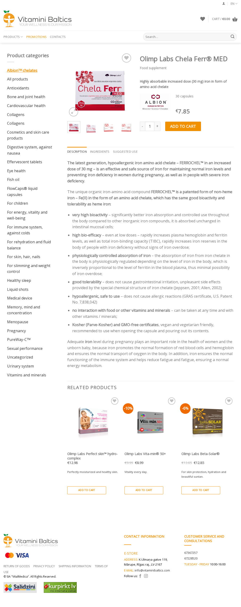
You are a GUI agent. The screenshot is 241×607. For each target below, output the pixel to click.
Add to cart (183, 126)
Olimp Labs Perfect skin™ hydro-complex (92, 456)
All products (17, 79)
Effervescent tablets (24, 161)
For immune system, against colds (25, 230)
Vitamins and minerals (26, 375)
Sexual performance (25, 348)
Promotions (36, 37)
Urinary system (20, 366)
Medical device (19, 298)
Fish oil (13, 179)
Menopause (17, 321)
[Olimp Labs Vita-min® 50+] (151, 422)
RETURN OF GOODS (17, 566)
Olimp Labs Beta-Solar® (200, 454)
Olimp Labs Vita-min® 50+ (145, 454)
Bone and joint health (26, 96)
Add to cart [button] (86, 490)
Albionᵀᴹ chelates (22, 70)
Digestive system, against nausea (29, 150)
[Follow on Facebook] (140, 576)
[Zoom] (73, 111)
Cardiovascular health (26, 105)
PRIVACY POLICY (44, 566)
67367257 (190, 553)
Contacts (58, 37)
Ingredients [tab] (100, 151)
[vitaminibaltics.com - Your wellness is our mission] (39, 19)
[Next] (125, 85)
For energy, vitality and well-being (27, 215)
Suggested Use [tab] (125, 151)
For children (17, 203)
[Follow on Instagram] (146, 576)
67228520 (190, 558)
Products (12, 37)
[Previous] (74, 85)
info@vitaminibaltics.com (152, 570)
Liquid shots (17, 289)
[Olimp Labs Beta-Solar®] (207, 422)
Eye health (16, 170)
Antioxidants (18, 88)
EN (232, 3)
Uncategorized (20, 357)
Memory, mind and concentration (23, 310)
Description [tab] (77, 151)
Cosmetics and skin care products (28, 135)
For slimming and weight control (28, 268)
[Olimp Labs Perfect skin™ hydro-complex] (93, 422)
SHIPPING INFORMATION (75, 566)
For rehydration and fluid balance (29, 245)
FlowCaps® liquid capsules (22, 191)
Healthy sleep (19, 280)
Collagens (15, 114)
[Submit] (233, 37)
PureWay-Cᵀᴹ (18, 339)
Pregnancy (16, 330)
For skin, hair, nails (23, 256)
